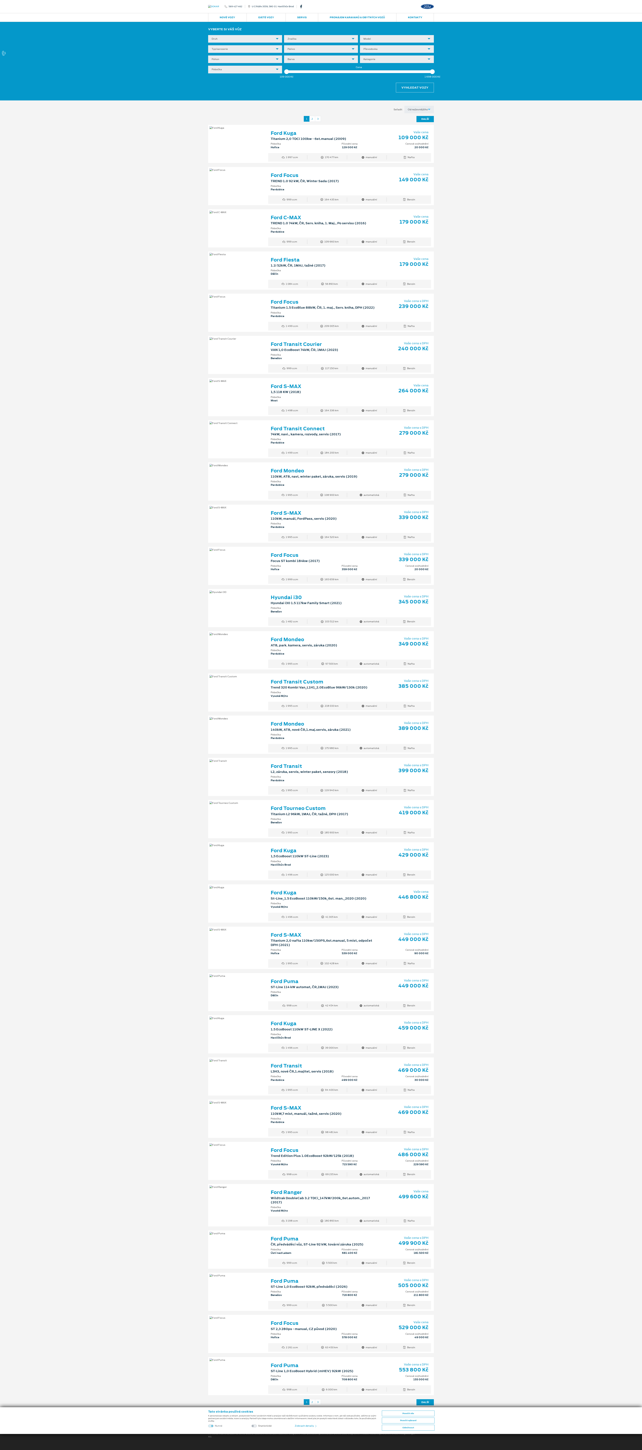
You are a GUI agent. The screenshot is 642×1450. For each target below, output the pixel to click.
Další (425, 119)
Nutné (218, 1425)
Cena (359, 67)
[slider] (286, 71)
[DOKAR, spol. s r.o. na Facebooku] (302, 6)
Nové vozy (227, 17)
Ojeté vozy (266, 17)
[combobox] (245, 39)
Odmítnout (408, 1427)
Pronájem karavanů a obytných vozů (357, 17)
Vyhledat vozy (414, 88)
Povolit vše (408, 1413)
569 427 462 (235, 6)
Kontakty (415, 17)
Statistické (265, 1425)
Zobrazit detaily (304, 1425)
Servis (302, 17)
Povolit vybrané (408, 1420)
